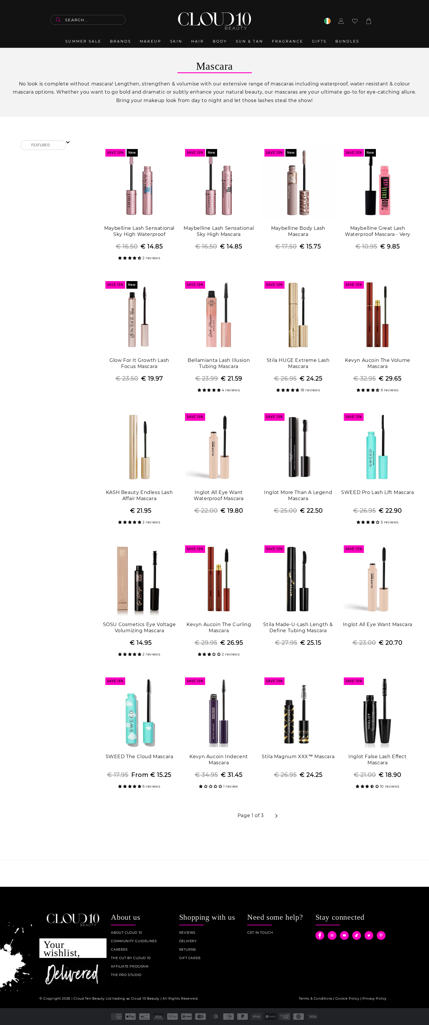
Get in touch (260, 932)
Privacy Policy (374, 998)
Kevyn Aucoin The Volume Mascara (377, 363)
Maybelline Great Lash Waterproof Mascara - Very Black (377, 231)
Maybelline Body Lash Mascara (298, 231)
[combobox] (87, 20)
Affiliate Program (130, 966)
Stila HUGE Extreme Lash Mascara (298, 363)
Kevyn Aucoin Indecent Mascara (218, 759)
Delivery (188, 941)
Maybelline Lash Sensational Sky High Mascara (219, 231)
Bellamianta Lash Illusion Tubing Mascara (219, 363)
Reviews (187, 932)
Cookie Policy (347, 998)
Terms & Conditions (315, 998)
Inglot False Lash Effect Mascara (377, 759)
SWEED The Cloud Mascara (139, 756)
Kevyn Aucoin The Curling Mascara (218, 627)
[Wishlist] (355, 21)
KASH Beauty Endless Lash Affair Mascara (139, 495)
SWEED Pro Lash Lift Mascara (377, 492)
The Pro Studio (126, 975)
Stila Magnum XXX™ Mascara (298, 756)
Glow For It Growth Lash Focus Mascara (139, 363)
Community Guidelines (134, 941)
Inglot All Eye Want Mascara (377, 624)
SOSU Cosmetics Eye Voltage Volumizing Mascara (139, 627)
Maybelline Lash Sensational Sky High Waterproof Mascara (139, 231)
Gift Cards (190, 958)
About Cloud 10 (126, 932)
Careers (119, 949)
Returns (187, 949)
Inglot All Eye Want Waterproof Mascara (219, 495)
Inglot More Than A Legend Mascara (298, 495)
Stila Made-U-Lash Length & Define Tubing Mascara (298, 627)
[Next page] (276, 816)
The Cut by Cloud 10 (130, 958)
